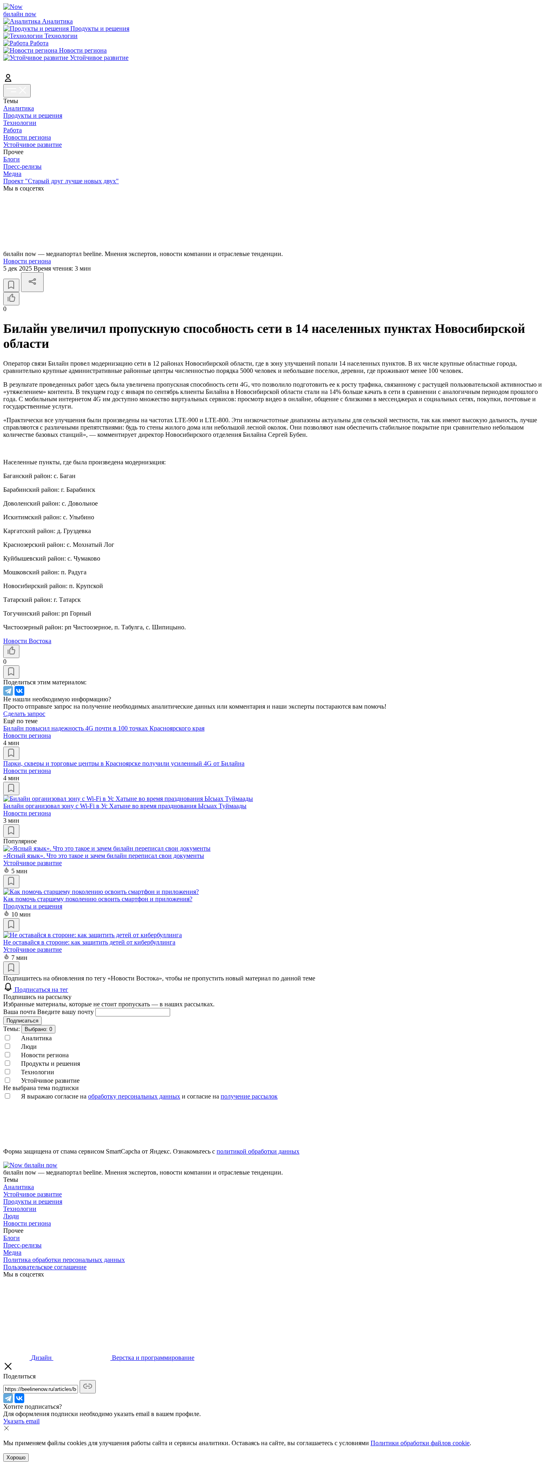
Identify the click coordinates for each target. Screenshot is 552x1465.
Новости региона (27, 137)
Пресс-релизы (22, 166)
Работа (12, 130)
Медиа (12, 173)
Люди (11, 1216)
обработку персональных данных (134, 1096)
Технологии (19, 122)
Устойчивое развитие (32, 144)
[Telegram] (8, 691)
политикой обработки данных (258, 1151)
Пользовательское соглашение (44, 1267)
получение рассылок (249, 1096)
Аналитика (18, 108)
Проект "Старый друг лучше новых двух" (61, 181)
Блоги (11, 159)
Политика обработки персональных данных (64, 1259)
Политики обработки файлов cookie (420, 1443)
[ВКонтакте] (19, 691)
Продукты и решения (32, 115)
